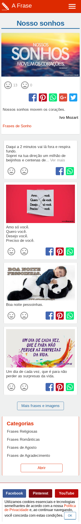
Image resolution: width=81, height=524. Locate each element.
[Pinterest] (42, 97)
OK (70, 515)
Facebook (14, 493)
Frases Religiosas (22, 431)
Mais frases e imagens (40, 406)
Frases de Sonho (17, 126)
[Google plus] (63, 97)
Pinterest (40, 493)
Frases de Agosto (21, 447)
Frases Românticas (23, 439)
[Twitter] (73, 97)
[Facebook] (32, 97)
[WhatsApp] (53, 97)
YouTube (66, 493)
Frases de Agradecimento (28, 455)
